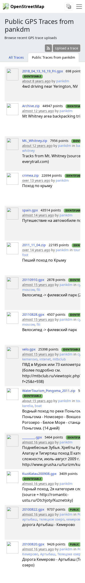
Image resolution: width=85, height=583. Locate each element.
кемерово (74, 519)
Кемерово (30, 554)
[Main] (79, 6)
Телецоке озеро (70, 554)
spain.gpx (30, 210)
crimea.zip (30, 175)
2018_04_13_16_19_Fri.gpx (42, 71)
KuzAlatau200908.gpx (39, 473)
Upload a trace (66, 48)
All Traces (16, 57)
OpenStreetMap (27, 6)
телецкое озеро (51, 519)
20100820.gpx (33, 544)
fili (38, 289)
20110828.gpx (33, 314)
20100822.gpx (33, 509)
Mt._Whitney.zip (34, 140)
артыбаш (29, 519)
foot (25, 255)
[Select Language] (68, 6)
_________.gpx (32, 437)
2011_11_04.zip (34, 245)
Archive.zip (31, 106)
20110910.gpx (33, 279)
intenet (45, 359)
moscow (28, 289)
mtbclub (59, 359)
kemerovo (30, 359)
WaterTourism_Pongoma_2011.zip (48, 390)
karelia (27, 405)
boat (38, 405)
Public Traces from (53, 57)
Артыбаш (47, 554)
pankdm (62, 81)
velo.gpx (28, 349)
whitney (28, 150)
